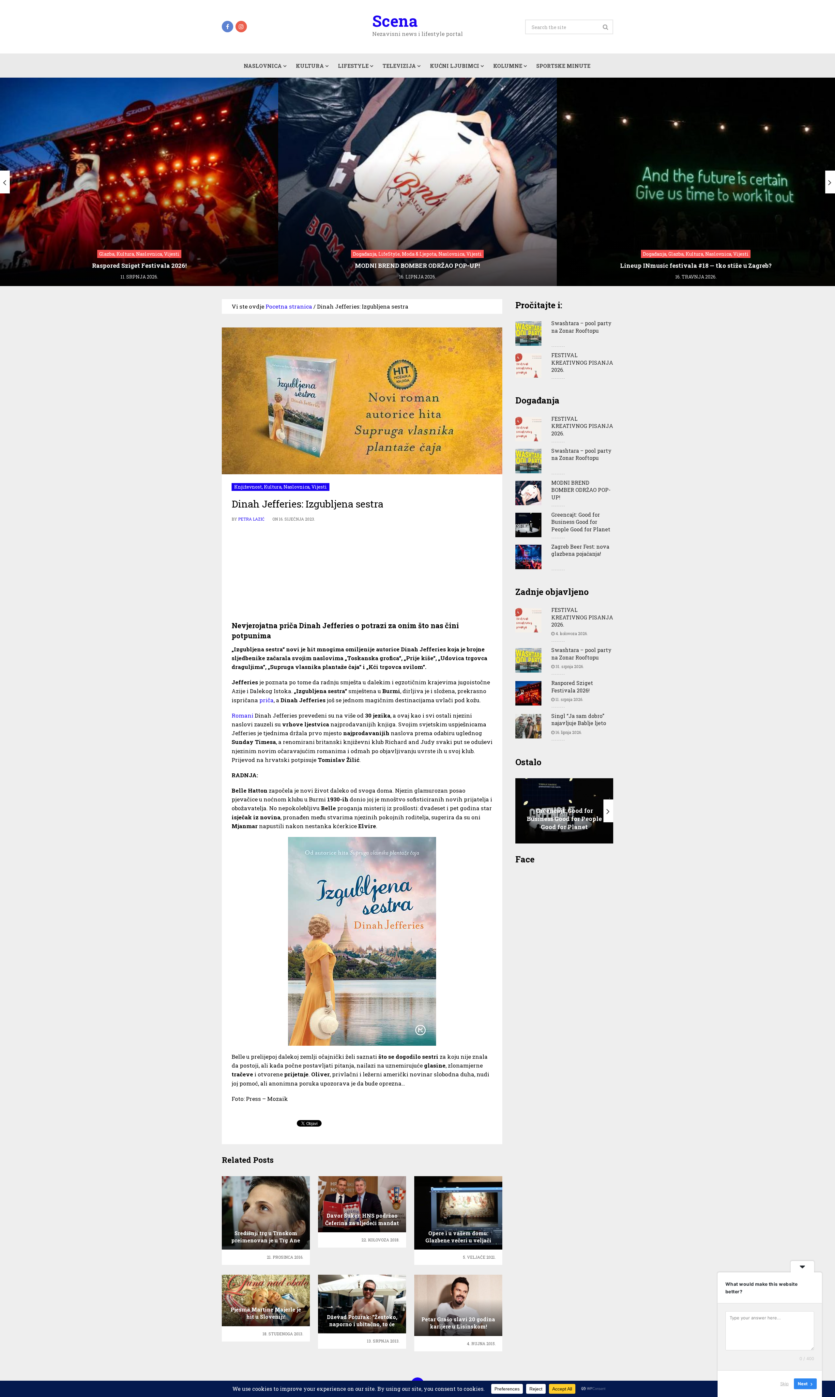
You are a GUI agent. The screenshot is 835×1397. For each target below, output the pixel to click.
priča (266, 700)
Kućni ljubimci (454, 65)
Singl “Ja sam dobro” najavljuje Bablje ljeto (578, 719)
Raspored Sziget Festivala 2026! (572, 686)
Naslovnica (263, 65)
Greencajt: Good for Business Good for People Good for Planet (580, 522)
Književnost (248, 487)
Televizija (399, 65)
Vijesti (319, 487)
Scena (395, 21)
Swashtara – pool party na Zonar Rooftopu (581, 327)
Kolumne (507, 65)
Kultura (310, 65)
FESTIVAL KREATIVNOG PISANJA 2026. (582, 362)
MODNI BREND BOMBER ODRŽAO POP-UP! (581, 490)
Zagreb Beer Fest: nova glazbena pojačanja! (580, 550)
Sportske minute (563, 65)
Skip (784, 1383)
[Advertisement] (362, 571)
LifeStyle (353, 65)
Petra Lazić (251, 519)
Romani (242, 715)
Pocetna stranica (289, 306)
